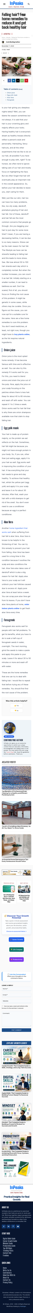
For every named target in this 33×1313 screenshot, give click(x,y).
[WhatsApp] (22, 80)
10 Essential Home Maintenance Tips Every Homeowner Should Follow (15, 860)
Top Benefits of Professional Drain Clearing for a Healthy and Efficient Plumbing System (14, 793)
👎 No (17, 710)
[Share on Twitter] (31, 656)
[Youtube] (18, 1226)
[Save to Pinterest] (31, 665)
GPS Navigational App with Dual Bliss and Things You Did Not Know (24, 898)
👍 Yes (16, 705)
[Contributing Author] (3, 42)
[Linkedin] (13, 80)
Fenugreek (10, 100)
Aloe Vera (10, 97)
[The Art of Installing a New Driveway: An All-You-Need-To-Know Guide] (16, 812)
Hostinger (23, 1306)
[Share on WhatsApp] (31, 661)
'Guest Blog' (10, 752)
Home (3, 37)
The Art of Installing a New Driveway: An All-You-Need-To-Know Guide (16, 827)
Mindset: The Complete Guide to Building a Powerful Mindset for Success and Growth (14, 1124)
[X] (18, 80)
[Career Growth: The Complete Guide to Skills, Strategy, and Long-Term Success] (16, 1055)
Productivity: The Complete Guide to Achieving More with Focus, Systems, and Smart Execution (15, 1153)
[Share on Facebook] (31, 648)
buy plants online (22, 334)
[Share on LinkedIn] (31, 652)
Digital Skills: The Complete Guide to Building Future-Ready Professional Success (15, 1095)
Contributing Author (13, 42)
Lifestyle (7, 34)
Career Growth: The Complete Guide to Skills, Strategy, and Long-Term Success (16, 1066)
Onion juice (11, 93)
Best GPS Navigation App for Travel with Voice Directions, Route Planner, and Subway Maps (9, 898)
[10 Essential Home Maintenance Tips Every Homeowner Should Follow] (16, 846)
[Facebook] (9, 80)
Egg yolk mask (12, 95)
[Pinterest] (26, 80)
